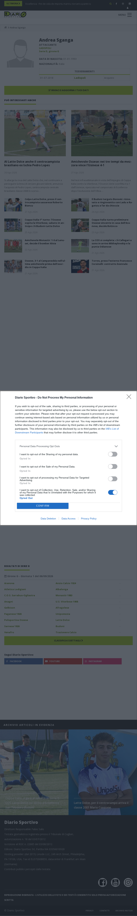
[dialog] (68, 458)
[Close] (130, 397)
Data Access (68, 518)
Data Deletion (48, 518)
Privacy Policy (89, 518)
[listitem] (68, 446)
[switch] (112, 454)
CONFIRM (42, 505)
